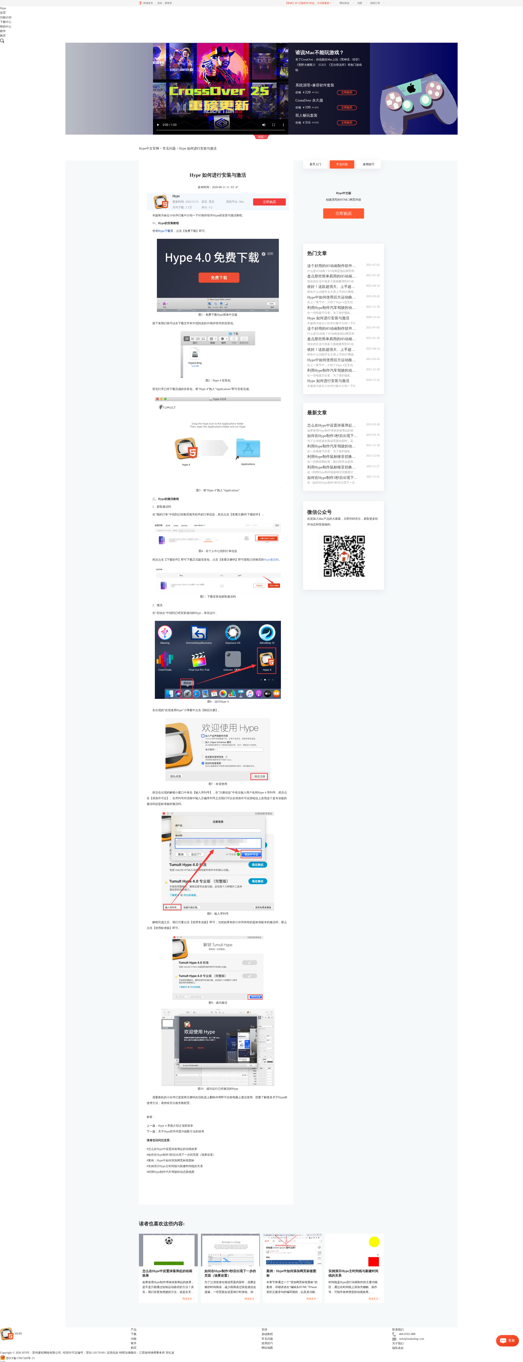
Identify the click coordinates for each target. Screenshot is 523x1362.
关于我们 (398, 1343)
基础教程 (267, 1334)
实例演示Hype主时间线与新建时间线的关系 (175, 1166)
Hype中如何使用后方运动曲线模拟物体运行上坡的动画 (332, 297)
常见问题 (169, 148)
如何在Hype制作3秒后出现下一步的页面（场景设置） (181, 1154)
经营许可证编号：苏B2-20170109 (84, 1352)
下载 (133, 1334)
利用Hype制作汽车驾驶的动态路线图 (170, 1171)
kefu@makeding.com (411, 1338)
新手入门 (315, 164)
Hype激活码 (271, 559)
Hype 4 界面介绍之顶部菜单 (175, 1125)
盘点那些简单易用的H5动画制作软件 (332, 276)
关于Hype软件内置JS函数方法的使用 (181, 1131)
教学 (3, 31)
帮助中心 (5, 26)
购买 (3, 35)
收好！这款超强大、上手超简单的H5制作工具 (332, 287)
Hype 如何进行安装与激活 (328, 318)
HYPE (26, 1352)
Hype (3, 8)
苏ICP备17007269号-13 (20, 1358)
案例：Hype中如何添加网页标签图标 (170, 1160)
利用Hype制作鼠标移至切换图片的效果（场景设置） (332, 457)
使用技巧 (368, 164)
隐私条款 (398, 1348)
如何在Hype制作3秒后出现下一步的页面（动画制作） (332, 478)
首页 (3, 12)
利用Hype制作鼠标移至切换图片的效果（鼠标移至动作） (332, 467)
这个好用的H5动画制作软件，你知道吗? (332, 266)
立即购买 (346, 92)
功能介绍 (5, 17)
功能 (133, 1338)
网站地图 (267, 1347)
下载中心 (5, 21)
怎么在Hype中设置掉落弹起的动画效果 (172, 1149)
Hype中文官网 (149, 148)
